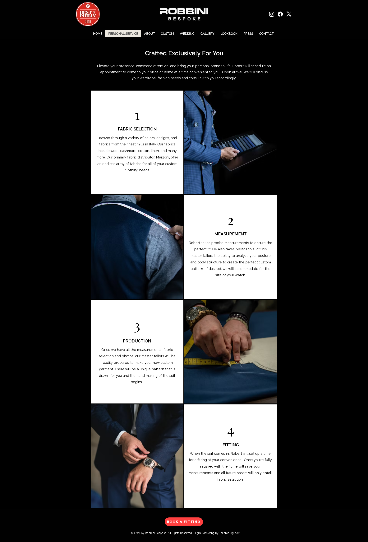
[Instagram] (271, 14)
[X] (289, 14)
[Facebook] (280, 14)
